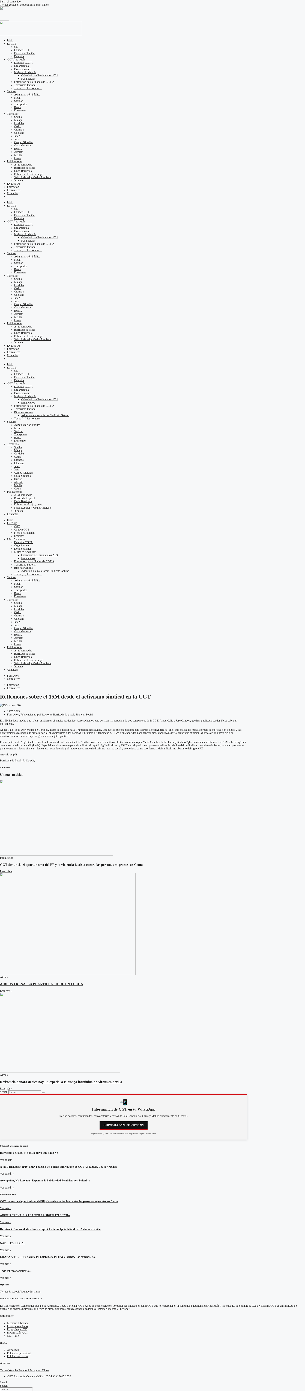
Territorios (13, 113)
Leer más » (6, 871)
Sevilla (18, 116)
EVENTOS (13, 183)
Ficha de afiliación (24, 53)
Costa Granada (22, 145)
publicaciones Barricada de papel (55, 714)
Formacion (13, 714)
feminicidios (28, 402)
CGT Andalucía (16, 59)
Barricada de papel (24, 167)
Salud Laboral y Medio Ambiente (32, 177)
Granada (19, 129)
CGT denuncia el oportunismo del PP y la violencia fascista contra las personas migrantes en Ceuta (71, 865)
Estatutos (19, 56)
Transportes (20, 104)
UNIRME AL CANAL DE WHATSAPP (123, 1125)
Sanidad (18, 100)
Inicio (10, 40)
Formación (13, 186)
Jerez (17, 135)
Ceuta (17, 158)
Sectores (11, 91)
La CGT (12, 43)
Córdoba (19, 123)
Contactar (12, 193)
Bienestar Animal (23, 412)
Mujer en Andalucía (25, 72)
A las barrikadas (23, 164)
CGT (17, 46)
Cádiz (17, 126)
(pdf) (32, 760)
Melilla (18, 155)
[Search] (43, 1092)
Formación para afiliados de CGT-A (34, 81)
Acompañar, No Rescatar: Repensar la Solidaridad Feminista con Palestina (45, 1180)
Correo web (13, 190)
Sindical (79, 714)
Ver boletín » (7, 1159)
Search (4, 1091)
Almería (18, 151)
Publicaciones (14, 161)
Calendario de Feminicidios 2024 (39, 75)
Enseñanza (20, 110)
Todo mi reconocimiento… (16, 1270)
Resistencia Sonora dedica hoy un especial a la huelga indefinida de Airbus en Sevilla (61, 1082)
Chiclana (19, 132)
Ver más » (5, 1208)
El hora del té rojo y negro (28, 174)
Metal (17, 97)
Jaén (16, 139)
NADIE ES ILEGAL (12, 1243)
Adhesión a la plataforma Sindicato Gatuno (45, 415)
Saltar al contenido (10, 1)
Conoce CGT (21, 49)
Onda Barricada (23, 170)
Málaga (18, 119)
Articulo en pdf (8, 754)
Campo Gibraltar (23, 142)
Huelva (18, 148)
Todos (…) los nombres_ (28, 88)
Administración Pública (27, 94)
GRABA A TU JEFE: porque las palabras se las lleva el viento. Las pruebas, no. (47, 1256)
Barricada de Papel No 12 (14, 760)
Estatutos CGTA (23, 62)
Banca (17, 107)
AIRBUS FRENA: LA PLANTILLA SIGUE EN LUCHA (41, 984)
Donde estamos (22, 69)
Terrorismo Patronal (25, 84)
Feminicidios (28, 78)
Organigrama (21, 65)
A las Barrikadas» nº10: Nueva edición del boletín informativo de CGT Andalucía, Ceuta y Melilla (58, 1166)
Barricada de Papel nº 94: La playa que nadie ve (29, 1152)
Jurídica (18, 180)
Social (89, 714)
